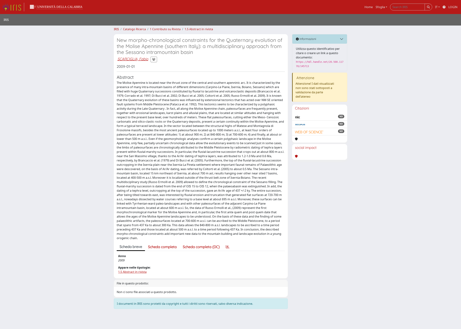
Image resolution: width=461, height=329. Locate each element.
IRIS (116, 29)
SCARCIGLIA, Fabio (132, 59)
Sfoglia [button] (380, 7)
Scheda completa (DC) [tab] (201, 247)
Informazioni (307, 39)
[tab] (227, 247)
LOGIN (452, 7)
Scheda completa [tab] (162, 247)
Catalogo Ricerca (134, 29)
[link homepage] (13, 7)
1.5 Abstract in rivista (199, 29)
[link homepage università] (56, 7)
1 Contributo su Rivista (165, 29)
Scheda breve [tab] (131, 246)
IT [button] (436, 7)
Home (368, 7)
